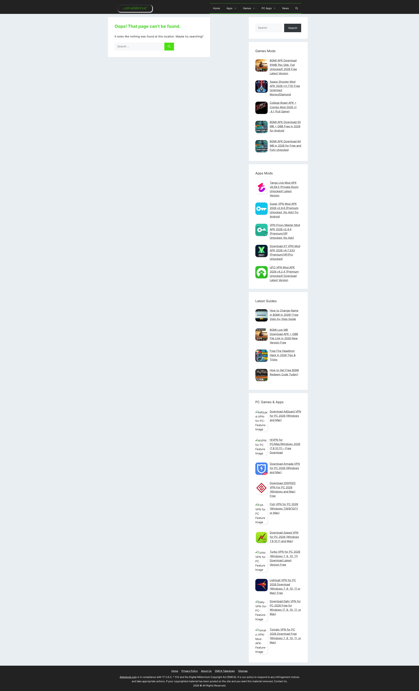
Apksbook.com (128, 677)
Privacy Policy (190, 671)
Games (247, 8)
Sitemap (243, 671)
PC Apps (267, 8)
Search (292, 28)
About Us (206, 671)
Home (216, 8)
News (285, 8)
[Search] (169, 47)
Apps (229, 8)
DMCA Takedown (225, 671)
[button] (296, 8)
